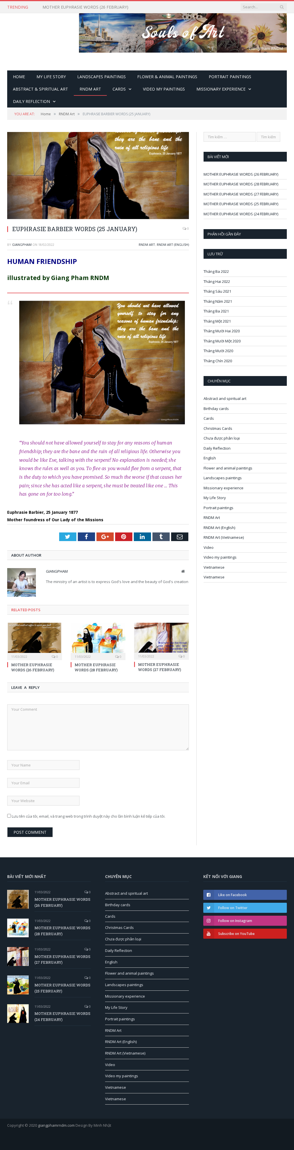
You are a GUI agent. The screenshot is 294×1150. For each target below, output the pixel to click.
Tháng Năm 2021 (218, 301)
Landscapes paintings (101, 76)
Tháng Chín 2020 (218, 360)
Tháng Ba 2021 (216, 311)
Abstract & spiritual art (40, 89)
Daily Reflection (31, 101)
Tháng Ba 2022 (216, 271)
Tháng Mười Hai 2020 (222, 331)
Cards (119, 89)
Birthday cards (216, 408)
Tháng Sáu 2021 (217, 291)
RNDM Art (90, 89)
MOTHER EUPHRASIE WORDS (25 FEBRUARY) (241, 203)
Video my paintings (164, 89)
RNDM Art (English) (173, 244)
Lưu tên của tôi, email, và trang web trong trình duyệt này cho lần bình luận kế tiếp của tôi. (88, 816)
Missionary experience (220, 89)
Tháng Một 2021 (217, 321)
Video (209, 547)
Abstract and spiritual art (225, 398)
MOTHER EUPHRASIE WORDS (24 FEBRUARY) (241, 213)
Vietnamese (214, 567)
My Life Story (51, 76)
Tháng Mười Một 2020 (222, 341)
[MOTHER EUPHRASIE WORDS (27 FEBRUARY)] (161, 640)
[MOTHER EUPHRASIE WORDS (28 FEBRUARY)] (98, 641)
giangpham (22, 244)
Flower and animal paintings (228, 468)
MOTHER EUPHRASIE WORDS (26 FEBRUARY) (32, 667)
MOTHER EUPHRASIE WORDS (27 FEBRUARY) (159, 667)
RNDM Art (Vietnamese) (224, 537)
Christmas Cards (218, 428)
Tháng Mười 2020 (218, 350)
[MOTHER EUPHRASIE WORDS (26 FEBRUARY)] (34, 641)
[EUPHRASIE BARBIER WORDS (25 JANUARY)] (98, 176)
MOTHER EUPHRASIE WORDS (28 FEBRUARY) (85, 7)
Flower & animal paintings (167, 76)
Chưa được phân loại (222, 438)
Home (19, 76)
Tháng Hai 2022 (217, 281)
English (210, 458)
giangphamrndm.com (56, 1125)
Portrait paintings (230, 76)
